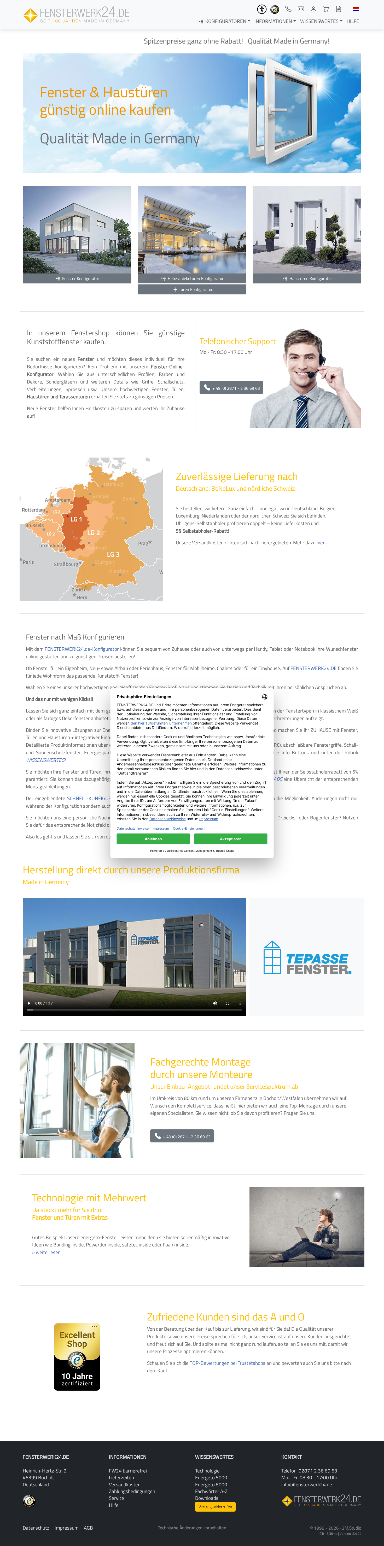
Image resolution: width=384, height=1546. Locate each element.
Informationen (273, 21)
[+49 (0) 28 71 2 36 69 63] (288, 9)
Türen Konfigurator (195, 289)
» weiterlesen (46, 1252)
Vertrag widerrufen (215, 1507)
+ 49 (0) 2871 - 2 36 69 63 (235, 388)
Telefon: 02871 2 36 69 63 (309, 1470)
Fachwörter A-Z (211, 1491)
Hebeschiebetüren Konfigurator (195, 278)
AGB (88, 1527)
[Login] (313, 9)
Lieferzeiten (121, 1477)
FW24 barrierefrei (128, 1470)
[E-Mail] (301, 9)
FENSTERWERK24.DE (313, 668)
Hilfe (353, 21)
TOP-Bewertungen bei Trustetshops (227, 1363)
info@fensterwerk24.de (306, 1484)
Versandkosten (125, 1484)
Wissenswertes (319, 21)
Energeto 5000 (211, 1477)
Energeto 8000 (211, 1484)
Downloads (206, 1498)
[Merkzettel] (338, 9)
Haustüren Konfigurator (310, 278)
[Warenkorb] (326, 9)
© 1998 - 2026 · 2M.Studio (335, 1528)
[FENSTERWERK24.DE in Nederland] (356, 9)
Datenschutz (36, 1527)
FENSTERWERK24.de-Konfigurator (82, 649)
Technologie (207, 1470)
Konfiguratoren (225, 21)
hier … (323, 542)
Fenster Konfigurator (80, 278)
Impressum (67, 1527)
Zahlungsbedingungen (132, 1491)
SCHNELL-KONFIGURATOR (95, 798)
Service (116, 1498)
